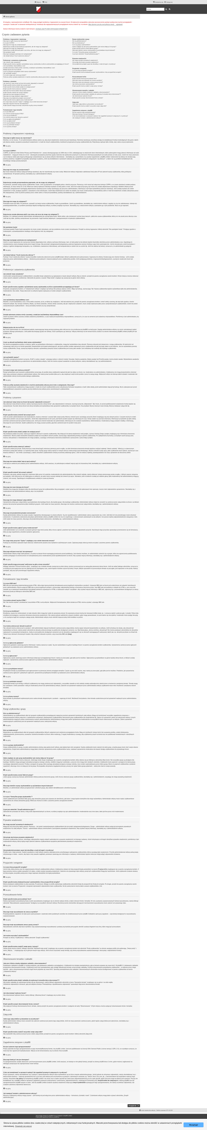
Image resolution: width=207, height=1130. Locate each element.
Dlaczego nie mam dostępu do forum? (14, 94)
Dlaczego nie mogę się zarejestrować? (14, 44)
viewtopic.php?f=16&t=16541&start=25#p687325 (51, 29)
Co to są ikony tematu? (10, 126)
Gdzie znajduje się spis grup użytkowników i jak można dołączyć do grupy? (94, 46)
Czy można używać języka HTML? (13, 113)
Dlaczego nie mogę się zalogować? (13, 48)
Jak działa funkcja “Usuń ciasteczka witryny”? (16, 56)
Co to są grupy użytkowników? (81, 44)
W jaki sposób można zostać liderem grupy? (85, 48)
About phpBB (63, 1051)
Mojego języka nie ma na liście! (12, 69)
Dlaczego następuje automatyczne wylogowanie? (17, 54)
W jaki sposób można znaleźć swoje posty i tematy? (87, 86)
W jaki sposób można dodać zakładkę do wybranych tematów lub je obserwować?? (96, 94)
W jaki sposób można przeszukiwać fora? (84, 78)
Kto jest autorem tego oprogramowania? (83, 112)
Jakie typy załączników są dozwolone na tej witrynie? (87, 104)
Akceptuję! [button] (193, 1125)
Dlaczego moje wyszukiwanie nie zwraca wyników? (87, 80)
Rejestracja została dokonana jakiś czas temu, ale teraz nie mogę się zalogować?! (27, 50)
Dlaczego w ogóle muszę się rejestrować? (15, 41)
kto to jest (36, 1076)
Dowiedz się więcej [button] (23, 1126)
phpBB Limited (60, 1049)
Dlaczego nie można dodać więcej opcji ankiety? (17, 90)
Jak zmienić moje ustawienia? (11, 62)
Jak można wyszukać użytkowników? (83, 84)
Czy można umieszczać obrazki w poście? (15, 117)
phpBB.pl (130, 331)
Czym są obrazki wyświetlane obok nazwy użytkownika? (19, 71)
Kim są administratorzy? (79, 41)
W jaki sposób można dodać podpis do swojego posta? (19, 87)
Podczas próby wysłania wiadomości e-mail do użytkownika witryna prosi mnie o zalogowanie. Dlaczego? (33, 77)
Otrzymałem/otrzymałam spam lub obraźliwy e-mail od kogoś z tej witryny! (93, 64)
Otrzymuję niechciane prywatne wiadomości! (85, 62)
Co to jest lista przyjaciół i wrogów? (82, 70)
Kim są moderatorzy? (78, 43)
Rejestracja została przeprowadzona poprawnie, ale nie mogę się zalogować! (25, 46)
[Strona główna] (45, 9)
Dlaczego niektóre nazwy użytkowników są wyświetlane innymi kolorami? (93, 50)
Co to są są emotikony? (10, 115)
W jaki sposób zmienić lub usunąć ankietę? (15, 92)
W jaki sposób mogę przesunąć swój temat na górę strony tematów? (23, 105)
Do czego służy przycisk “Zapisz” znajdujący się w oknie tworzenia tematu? (25, 101)
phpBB (50, 1115)
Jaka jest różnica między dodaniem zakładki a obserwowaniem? (91, 92)
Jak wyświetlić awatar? (10, 73)
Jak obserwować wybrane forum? (82, 96)
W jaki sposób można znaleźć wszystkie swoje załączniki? (89, 106)
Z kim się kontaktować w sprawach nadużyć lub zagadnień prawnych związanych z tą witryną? (100, 116)
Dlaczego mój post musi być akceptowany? (16, 103)
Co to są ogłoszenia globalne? (12, 119)
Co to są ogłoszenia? (9, 121)
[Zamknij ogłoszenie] (138, 22)
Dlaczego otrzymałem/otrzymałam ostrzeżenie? (17, 98)
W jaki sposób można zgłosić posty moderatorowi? (18, 100)
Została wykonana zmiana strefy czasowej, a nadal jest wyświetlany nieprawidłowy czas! (29, 67)
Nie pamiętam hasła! (9, 52)
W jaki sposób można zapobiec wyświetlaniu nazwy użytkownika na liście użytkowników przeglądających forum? (36, 64)
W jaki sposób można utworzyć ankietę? (15, 89)
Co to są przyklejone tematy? (11, 123)
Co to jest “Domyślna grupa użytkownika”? (84, 52)
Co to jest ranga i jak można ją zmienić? (14, 75)
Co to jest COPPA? (8, 43)
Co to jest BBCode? (9, 111)
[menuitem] (44, 2)
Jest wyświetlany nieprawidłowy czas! (14, 66)
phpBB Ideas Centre (105, 1062)
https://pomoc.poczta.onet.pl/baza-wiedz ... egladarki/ (105, 24)
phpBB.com (7, 333)
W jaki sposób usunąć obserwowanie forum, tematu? (87, 98)
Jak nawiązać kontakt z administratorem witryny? (86, 118)
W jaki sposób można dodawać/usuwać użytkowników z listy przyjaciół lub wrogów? (96, 72)
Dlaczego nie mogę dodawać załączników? (15, 96)
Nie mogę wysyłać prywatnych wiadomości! (85, 60)
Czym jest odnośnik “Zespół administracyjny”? (85, 54)
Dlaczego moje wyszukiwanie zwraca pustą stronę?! (87, 82)
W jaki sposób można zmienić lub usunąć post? (17, 85)
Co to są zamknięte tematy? (11, 124)
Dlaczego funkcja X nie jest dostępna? (83, 114)
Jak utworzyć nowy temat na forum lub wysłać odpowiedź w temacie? (23, 83)
